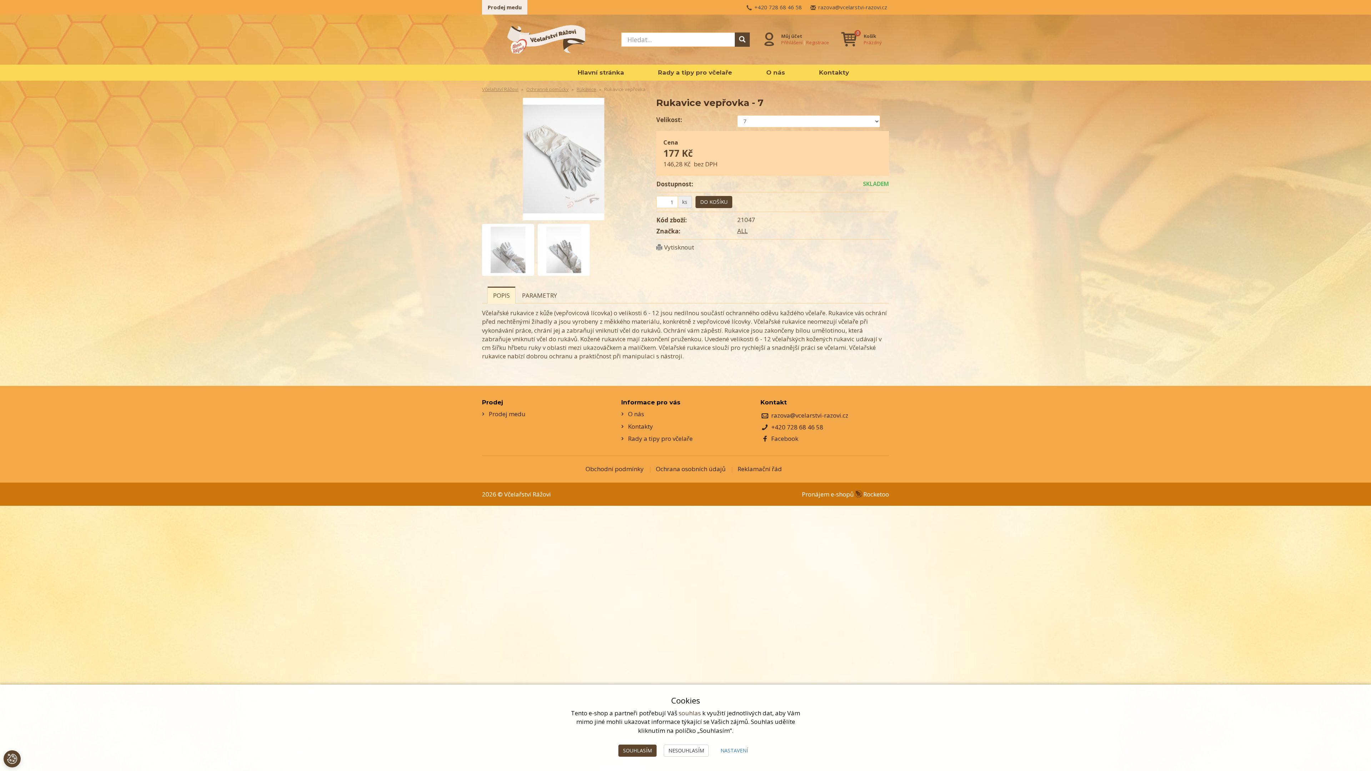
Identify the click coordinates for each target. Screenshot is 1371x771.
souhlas (690, 713)
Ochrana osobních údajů (690, 469)
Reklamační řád (760, 469)
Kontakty (834, 72)
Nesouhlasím (686, 750)
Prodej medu (505, 7)
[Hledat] (742, 39)
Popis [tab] (501, 295)
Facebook (784, 438)
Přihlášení (792, 42)
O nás (775, 72)
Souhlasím (637, 750)
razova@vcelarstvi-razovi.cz (852, 7)
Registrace (817, 42)
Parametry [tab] (539, 295)
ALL (742, 231)
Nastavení (734, 750)
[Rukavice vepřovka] (564, 159)
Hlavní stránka (601, 72)
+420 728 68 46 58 (778, 7)
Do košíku (714, 201)
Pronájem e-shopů (845, 494)
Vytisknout (679, 247)
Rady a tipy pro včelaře (695, 72)
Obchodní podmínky (615, 469)
